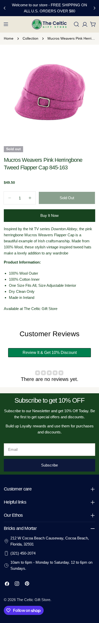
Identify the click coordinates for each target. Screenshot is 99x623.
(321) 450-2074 (23, 553)
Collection (30, 38)
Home (8, 38)
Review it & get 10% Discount (50, 352)
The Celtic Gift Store (33, 600)
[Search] (76, 24)
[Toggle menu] (6, 24)
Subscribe (49, 465)
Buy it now (49, 215)
